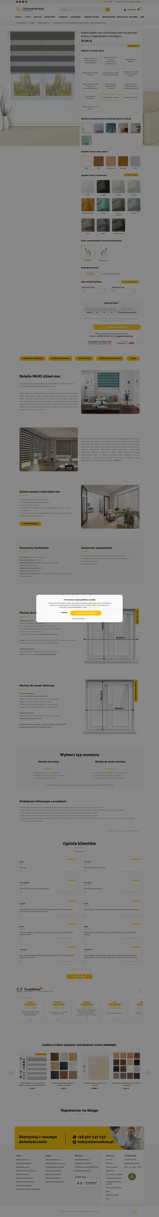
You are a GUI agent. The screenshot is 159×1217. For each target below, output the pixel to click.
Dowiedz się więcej (93, 607)
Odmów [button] (64, 613)
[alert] (79, 608)
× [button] (120, 597)
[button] (79, 619)
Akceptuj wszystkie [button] (86, 613)
